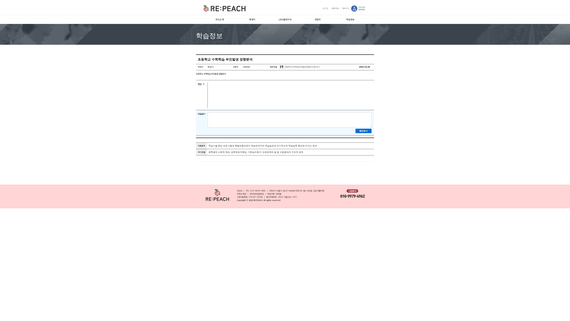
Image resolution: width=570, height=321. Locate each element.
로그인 (325, 8)
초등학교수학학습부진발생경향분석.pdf (300, 67)
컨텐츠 (318, 19)
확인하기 (363, 131)
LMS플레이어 (285, 19)
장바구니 (345, 8)
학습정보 (350, 19)
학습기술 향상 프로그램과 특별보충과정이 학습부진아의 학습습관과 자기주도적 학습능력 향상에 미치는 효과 (263, 145)
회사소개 (220, 19)
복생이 (252, 19)
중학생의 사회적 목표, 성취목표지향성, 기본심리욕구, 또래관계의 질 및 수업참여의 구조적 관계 (256, 152)
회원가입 (335, 8)
